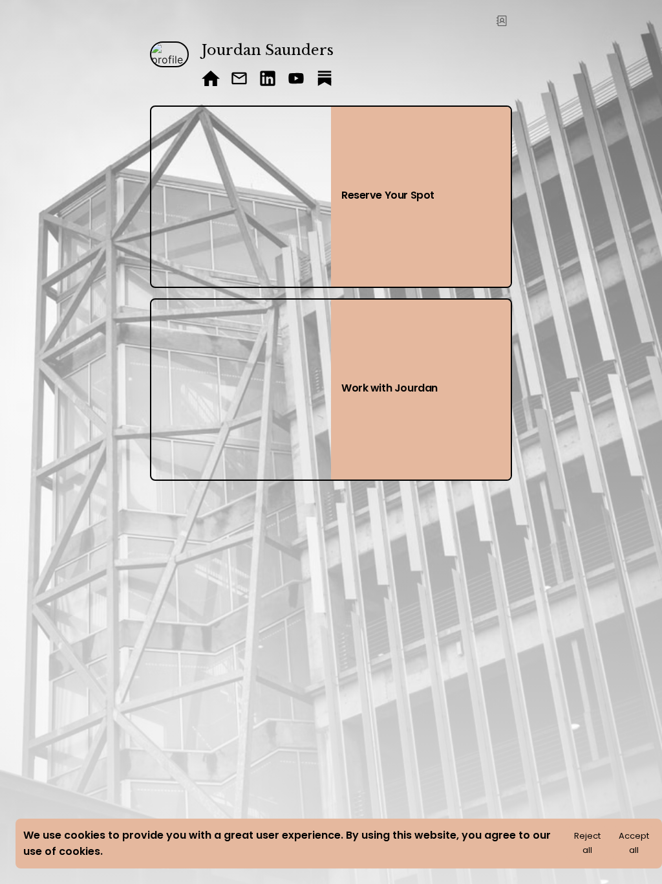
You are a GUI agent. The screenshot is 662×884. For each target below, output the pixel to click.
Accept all (634, 843)
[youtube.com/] (296, 79)
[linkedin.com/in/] (267, 79)
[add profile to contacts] (501, 20)
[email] (239, 79)
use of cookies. (63, 851)
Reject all (587, 843)
